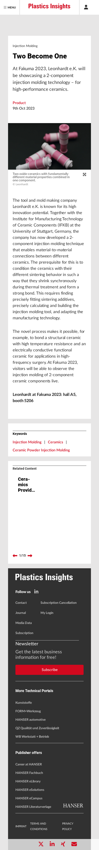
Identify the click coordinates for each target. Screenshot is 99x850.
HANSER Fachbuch (29, 773)
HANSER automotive (30, 719)
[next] (30, 555)
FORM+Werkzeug (28, 711)
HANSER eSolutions (29, 790)
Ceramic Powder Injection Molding (41, 450)
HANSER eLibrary (28, 781)
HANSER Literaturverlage (33, 807)
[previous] (15, 555)
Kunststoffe (23, 702)
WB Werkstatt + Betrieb (32, 736)
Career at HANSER (28, 764)
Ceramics (55, 442)
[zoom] (84, 174)
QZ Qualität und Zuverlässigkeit (37, 728)
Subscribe (50, 670)
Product (19, 103)
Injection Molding (27, 442)
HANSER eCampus (28, 798)
